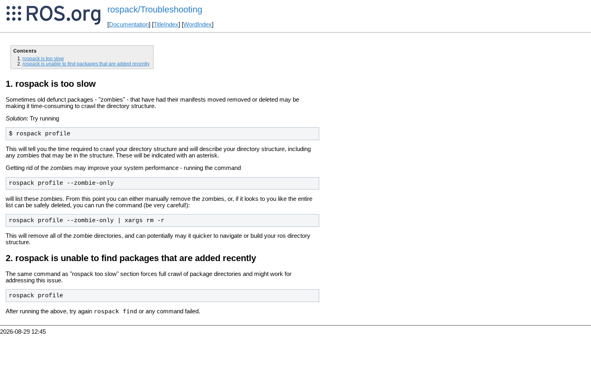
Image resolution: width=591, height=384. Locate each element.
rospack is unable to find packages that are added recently (86, 63)
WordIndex (197, 24)
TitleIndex (166, 24)
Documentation (129, 24)
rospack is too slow (43, 58)
